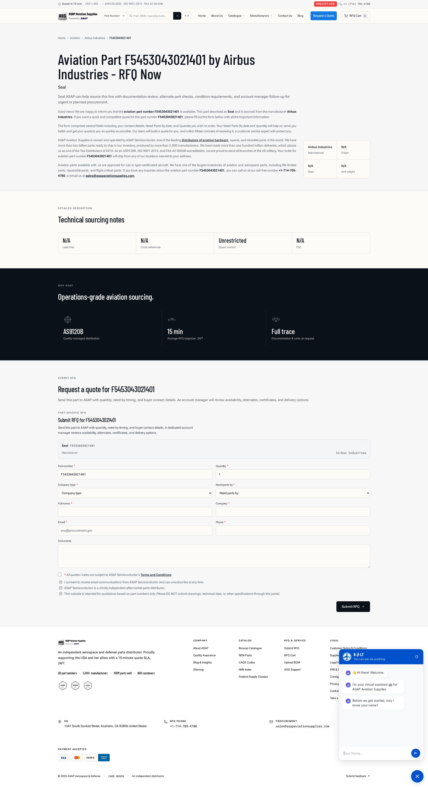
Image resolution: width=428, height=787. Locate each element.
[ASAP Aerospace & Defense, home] (77, 15)
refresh (416, 656)
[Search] (177, 16)
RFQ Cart (290, 655)
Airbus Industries (94, 38)
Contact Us (285, 15)
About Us (217, 15)
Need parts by (225, 484)
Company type (68, 484)
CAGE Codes (247, 662)
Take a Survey (338, 698)
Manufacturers (259, 15)
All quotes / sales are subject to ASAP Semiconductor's (117, 575)
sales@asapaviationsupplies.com (302, 726)
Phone (221, 522)
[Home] (72, 642)
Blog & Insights (202, 662)
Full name (65, 503)
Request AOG (325, 3)
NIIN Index (245, 669)
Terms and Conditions (156, 575)
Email (62, 522)
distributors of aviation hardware (205, 140)
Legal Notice (338, 662)
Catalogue (234, 15)
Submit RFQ (291, 648)
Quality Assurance (204, 655)
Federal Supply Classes (253, 676)
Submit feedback (356, 776)
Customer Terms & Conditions (348, 648)
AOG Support (292, 669)
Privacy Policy (338, 683)
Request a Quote (323, 15)
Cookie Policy (338, 691)
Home (202, 15)
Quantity (222, 466)
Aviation (75, 38)
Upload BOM (292, 662)
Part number (66, 466)
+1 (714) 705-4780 (357, 4)
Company (223, 503)
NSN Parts (245, 655)
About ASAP (200, 648)
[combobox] (150, 16)
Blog (300, 15)
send (416, 753)
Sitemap (198, 669)
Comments (64, 540)
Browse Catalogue (250, 648)
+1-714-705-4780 (183, 726)
